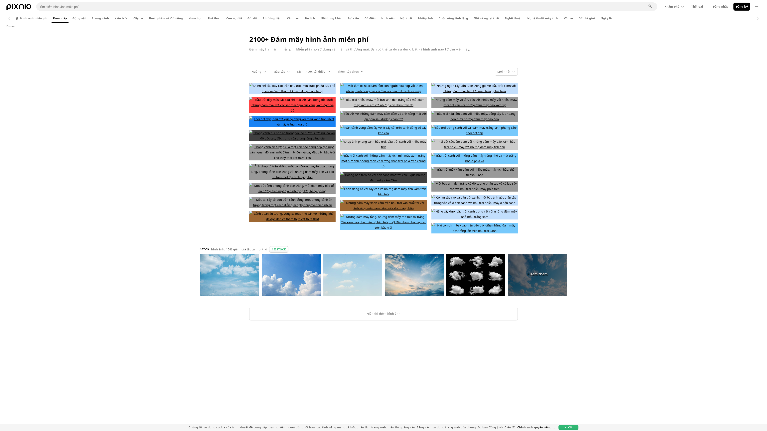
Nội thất (406, 18)
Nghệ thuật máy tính (542, 18)
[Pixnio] (18, 8)
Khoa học (195, 18)
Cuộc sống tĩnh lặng (453, 18)
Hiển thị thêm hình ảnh (383, 313)
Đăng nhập (721, 6)
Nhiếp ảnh (425, 18)
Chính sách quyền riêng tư (536, 427)
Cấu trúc (293, 18)
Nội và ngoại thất (487, 18)
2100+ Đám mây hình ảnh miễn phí (309, 39)
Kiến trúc (121, 18)
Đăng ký (742, 6)
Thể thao (214, 18)
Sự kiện (353, 18)
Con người (234, 18)
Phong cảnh (100, 18)
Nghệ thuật (513, 18)
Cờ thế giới (587, 18)
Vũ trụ (568, 18)
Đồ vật (252, 18)
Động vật (79, 18)
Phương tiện (272, 18)
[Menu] (757, 7)
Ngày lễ (606, 18)
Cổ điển (370, 18)
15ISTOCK (279, 249)
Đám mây (60, 18)
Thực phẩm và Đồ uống (166, 18)
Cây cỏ (138, 18)
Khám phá (672, 6)
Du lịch (310, 18)
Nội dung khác (331, 18)
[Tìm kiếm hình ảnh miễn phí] (650, 6)
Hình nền (388, 18)
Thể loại (697, 6)
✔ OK (568, 427)
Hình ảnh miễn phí (34, 18)
